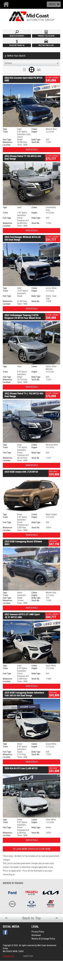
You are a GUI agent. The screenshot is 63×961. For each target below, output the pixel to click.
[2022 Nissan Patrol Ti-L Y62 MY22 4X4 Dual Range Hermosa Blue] (31, 421)
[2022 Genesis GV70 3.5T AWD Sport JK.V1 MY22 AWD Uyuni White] (31, 642)
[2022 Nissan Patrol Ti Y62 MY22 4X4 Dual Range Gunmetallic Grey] (31, 183)
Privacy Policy (37, 931)
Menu (52, 4)
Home (6, 4)
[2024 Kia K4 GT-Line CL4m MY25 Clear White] (31, 796)
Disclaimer (36, 935)
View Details (32, 149)
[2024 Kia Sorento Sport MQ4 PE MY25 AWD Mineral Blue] (31, 105)
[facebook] (6, 933)
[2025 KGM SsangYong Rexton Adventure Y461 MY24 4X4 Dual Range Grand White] (31, 720)
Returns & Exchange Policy (43, 938)
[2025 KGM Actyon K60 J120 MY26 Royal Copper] (31, 495)
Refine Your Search (15, 55)
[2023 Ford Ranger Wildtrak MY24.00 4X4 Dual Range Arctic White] (31, 264)
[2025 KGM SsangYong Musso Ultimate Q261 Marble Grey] (31, 569)
